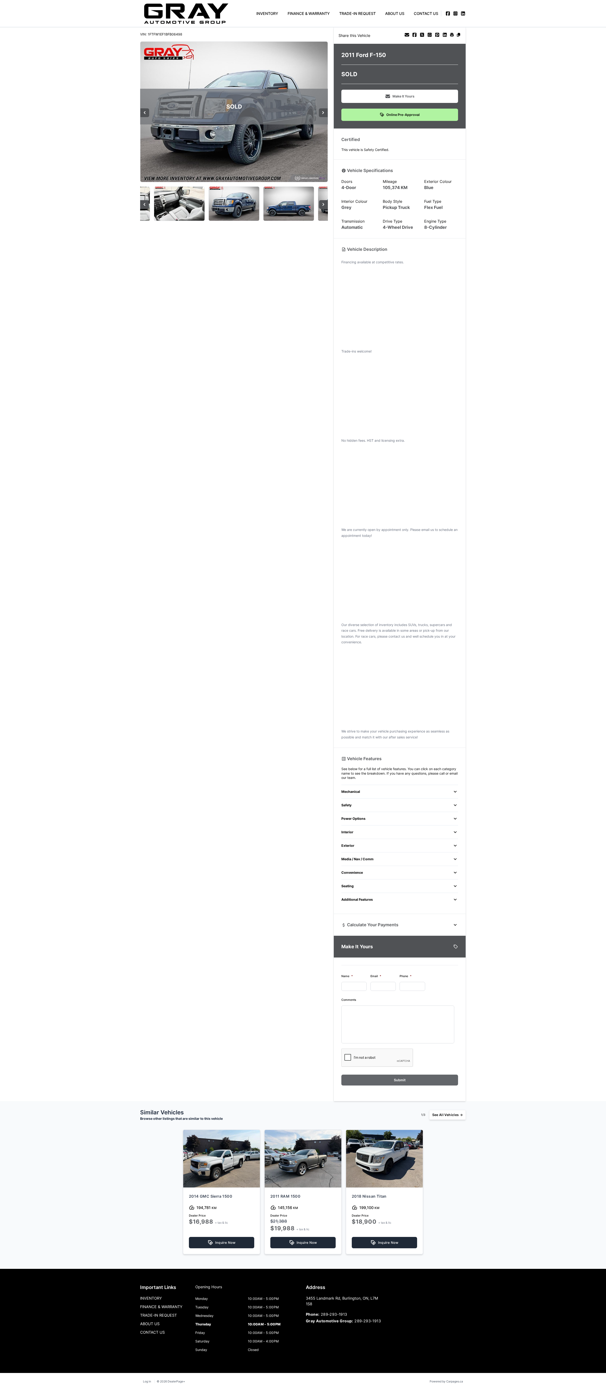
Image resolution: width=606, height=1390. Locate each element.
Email (375, 976)
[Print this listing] (452, 35)
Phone (405, 976)
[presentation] (377, 1058)
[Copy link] (458, 35)
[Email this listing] (407, 35)
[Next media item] (323, 112)
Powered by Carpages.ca (446, 1381)
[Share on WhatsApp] (429, 35)
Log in (147, 1381)
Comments (348, 1000)
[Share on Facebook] (414, 35)
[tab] (208, 1289)
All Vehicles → (447, 1115)
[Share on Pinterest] (437, 35)
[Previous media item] (144, 112)
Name (347, 976)
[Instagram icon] (455, 13)
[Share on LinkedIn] (445, 35)
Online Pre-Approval (403, 115)
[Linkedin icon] (463, 13)
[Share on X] (422, 35)
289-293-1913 (334, 1314)
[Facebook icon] (448, 13)
